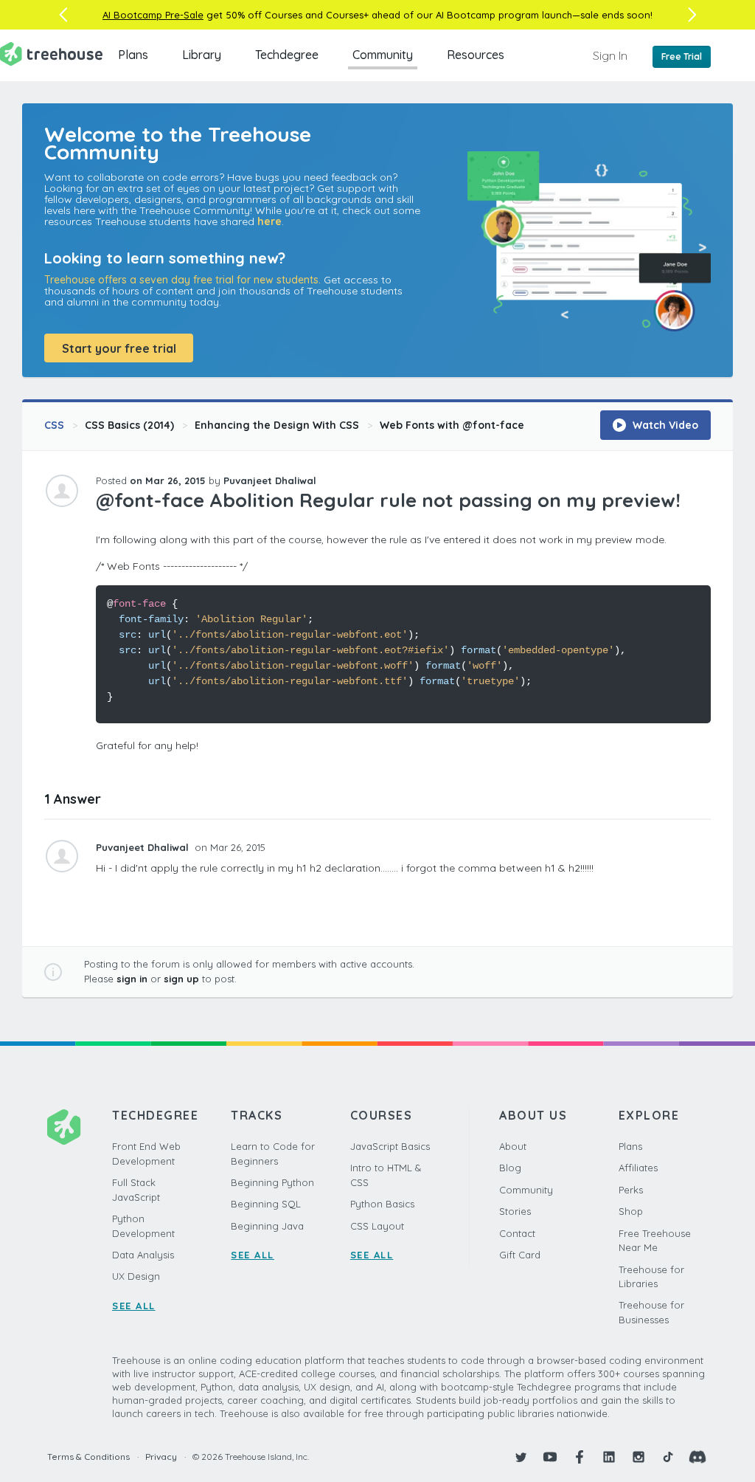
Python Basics (382, 1204)
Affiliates (638, 1167)
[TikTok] (668, 1457)
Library (201, 54)
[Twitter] (520, 1457)
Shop (631, 1211)
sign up (181, 979)
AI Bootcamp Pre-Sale (152, 15)
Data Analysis (143, 1255)
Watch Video (664, 425)
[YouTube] (550, 1457)
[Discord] (697, 1457)
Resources (475, 54)
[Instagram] (638, 1457)
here (269, 221)
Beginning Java (267, 1226)
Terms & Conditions (88, 1456)
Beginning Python (272, 1182)
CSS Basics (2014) (129, 425)
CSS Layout (377, 1226)
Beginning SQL (266, 1204)
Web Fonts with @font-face (452, 425)
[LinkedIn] (609, 1457)
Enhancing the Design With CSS (277, 425)
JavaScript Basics (390, 1146)
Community (382, 54)
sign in (131, 979)
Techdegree (287, 54)
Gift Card (519, 1255)
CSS (54, 425)
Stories (515, 1211)
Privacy (161, 1456)
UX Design (136, 1276)
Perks (631, 1190)
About (512, 1146)
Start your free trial (119, 348)
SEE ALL (134, 1306)
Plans (133, 54)
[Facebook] (579, 1457)
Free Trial (681, 56)
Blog (510, 1167)
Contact (517, 1233)
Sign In (610, 55)
